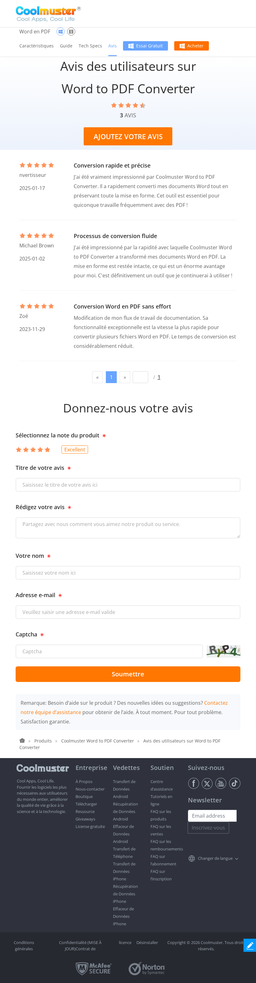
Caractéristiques (36, 46)
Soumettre (128, 674)
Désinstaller (147, 942)
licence (125, 942)
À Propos (84, 781)
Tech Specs (90, 46)
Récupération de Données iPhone (125, 893)
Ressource (85, 811)
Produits (43, 741)
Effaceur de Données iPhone (123, 916)
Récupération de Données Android (125, 811)
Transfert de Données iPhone (124, 871)
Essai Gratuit (149, 46)
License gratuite (90, 826)
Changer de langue (215, 858)
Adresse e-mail (35, 595)
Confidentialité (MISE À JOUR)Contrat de (80, 945)
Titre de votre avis (40, 467)
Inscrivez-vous (208, 827)
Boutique (84, 796)
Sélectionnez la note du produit (57, 435)
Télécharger (86, 804)
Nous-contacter (90, 789)
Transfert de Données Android (124, 789)
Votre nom (30, 555)
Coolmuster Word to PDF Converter (97, 741)
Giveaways (85, 819)
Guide (66, 46)
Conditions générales (24, 945)
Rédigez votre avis (40, 507)
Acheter (195, 46)
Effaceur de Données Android (123, 834)
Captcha (26, 634)
